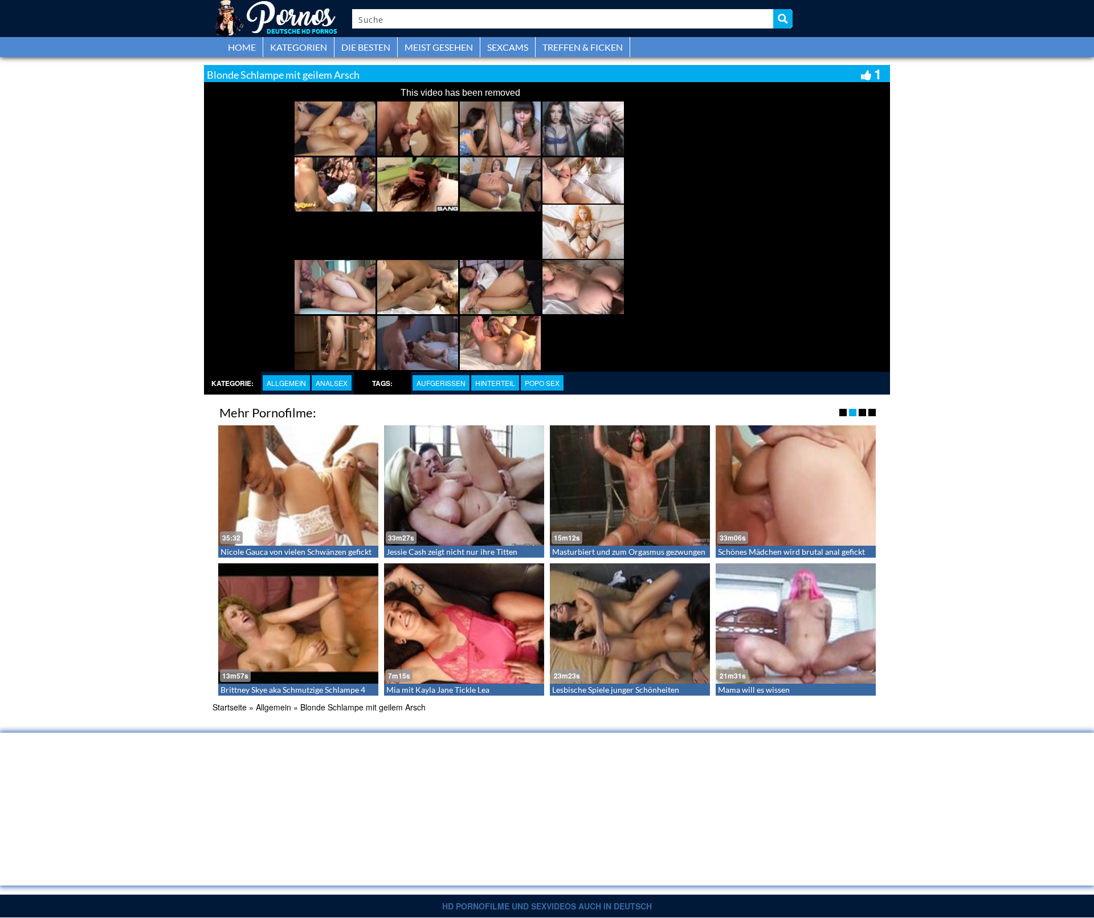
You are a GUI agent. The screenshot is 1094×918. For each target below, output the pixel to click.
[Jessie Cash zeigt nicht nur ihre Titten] (464, 485)
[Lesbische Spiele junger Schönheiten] (630, 623)
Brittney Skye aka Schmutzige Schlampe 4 (293, 689)
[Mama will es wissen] (796, 623)
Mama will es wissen (754, 689)
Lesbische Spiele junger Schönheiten (615, 689)
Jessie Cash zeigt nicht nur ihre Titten (451, 552)
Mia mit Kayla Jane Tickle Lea (437, 689)
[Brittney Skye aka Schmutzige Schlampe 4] (298, 623)
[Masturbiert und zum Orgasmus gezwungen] (630, 485)
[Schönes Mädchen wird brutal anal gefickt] (796, 485)
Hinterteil (495, 383)
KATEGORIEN (298, 47)
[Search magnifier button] (783, 19)
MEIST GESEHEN (439, 47)
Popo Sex (542, 383)
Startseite (230, 707)
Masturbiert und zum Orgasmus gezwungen (628, 552)
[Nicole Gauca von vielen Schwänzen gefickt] (298, 485)
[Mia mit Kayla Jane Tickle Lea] (464, 623)
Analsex (332, 383)
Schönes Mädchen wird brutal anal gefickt (791, 552)
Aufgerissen (441, 383)
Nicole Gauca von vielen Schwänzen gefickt (296, 552)
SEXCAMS (507, 47)
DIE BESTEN (365, 47)
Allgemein (286, 383)
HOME (242, 47)
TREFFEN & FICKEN (582, 47)
